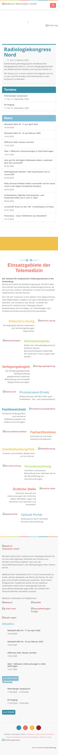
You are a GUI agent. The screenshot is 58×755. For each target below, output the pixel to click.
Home (23, 22)
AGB (37, 734)
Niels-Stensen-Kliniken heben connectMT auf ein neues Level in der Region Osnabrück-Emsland (29, 184)
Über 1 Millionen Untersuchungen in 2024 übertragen (28, 151)
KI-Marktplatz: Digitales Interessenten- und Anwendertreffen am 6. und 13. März (24, 196)
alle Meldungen (10, 678)
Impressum (31, 734)
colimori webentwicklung (46, 747)
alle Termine (8, 712)
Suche (49, 737)
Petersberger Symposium (16, 96)
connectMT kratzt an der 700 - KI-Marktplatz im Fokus (29, 206)
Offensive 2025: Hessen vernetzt (19, 142)
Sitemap (43, 737)
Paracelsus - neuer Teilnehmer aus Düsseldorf (25, 215)
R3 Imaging (9, 104)
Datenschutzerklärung (14, 737)
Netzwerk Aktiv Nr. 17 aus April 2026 (21, 124)
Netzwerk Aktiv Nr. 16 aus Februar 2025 (22, 133)
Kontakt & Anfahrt (47, 734)
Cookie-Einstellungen (30, 737)
